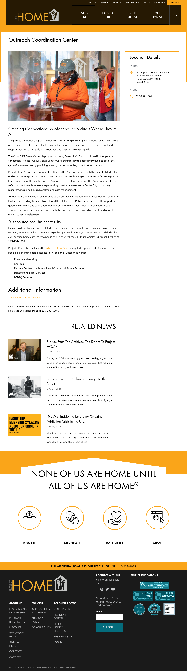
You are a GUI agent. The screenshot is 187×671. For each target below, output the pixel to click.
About (92, 2)
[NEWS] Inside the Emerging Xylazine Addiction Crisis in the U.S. (75, 419)
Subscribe (109, 627)
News (104, 2)
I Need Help (84, 15)
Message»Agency (63, 667)
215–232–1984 (126, 566)
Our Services (133, 15)
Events (117, 2)
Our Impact (157, 15)
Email (99, 611)
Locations (132, 2)
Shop (146, 2)
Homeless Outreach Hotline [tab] (25, 297)
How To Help (107, 15)
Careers (159, 2)
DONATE (174, 2)
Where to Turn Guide (57, 248)
